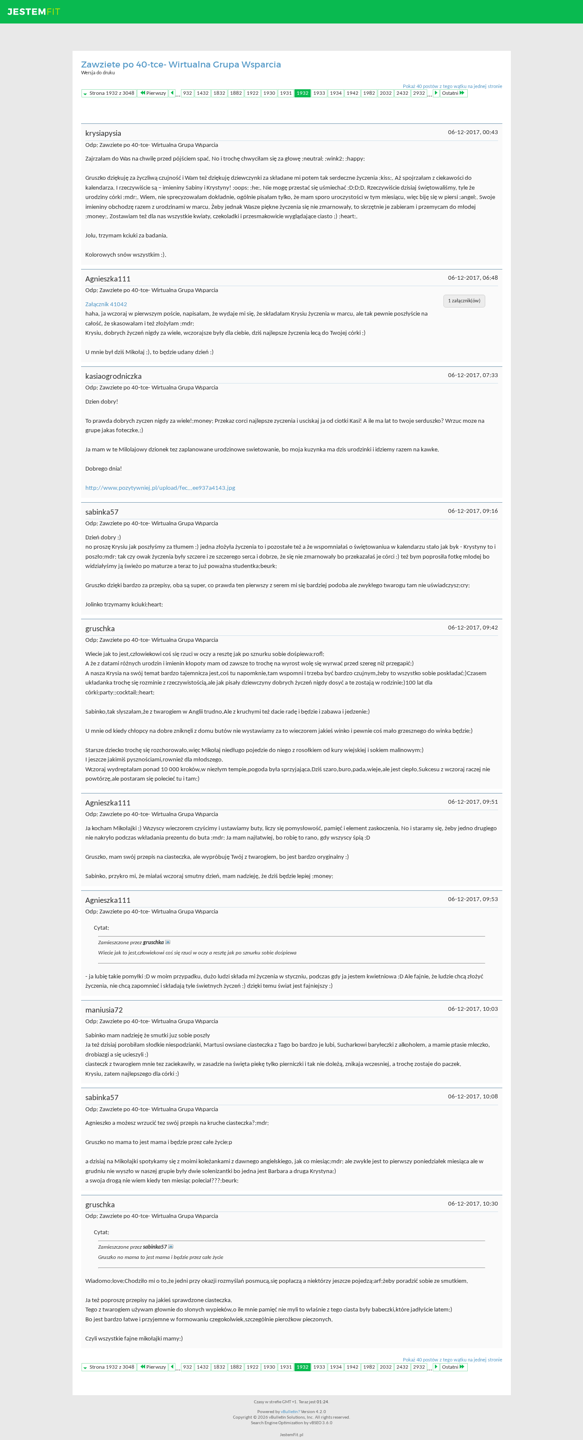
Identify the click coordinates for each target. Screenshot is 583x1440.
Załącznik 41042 (106, 304)
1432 (203, 93)
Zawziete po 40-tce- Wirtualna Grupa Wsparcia (181, 64)
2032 (386, 93)
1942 (353, 93)
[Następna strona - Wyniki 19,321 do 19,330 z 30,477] (436, 93)
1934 (336, 93)
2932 (419, 93)
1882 (236, 93)
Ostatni (450, 93)
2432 (402, 93)
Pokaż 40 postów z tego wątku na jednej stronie (452, 86)
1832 (219, 93)
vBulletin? (290, 1412)
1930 (269, 93)
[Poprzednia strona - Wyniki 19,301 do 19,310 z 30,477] (172, 93)
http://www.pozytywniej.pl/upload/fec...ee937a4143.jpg (160, 488)
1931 (286, 93)
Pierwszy (156, 93)
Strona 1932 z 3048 (112, 93)
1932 (303, 93)
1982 (369, 93)
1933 (319, 93)
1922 (253, 93)
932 (187, 93)
